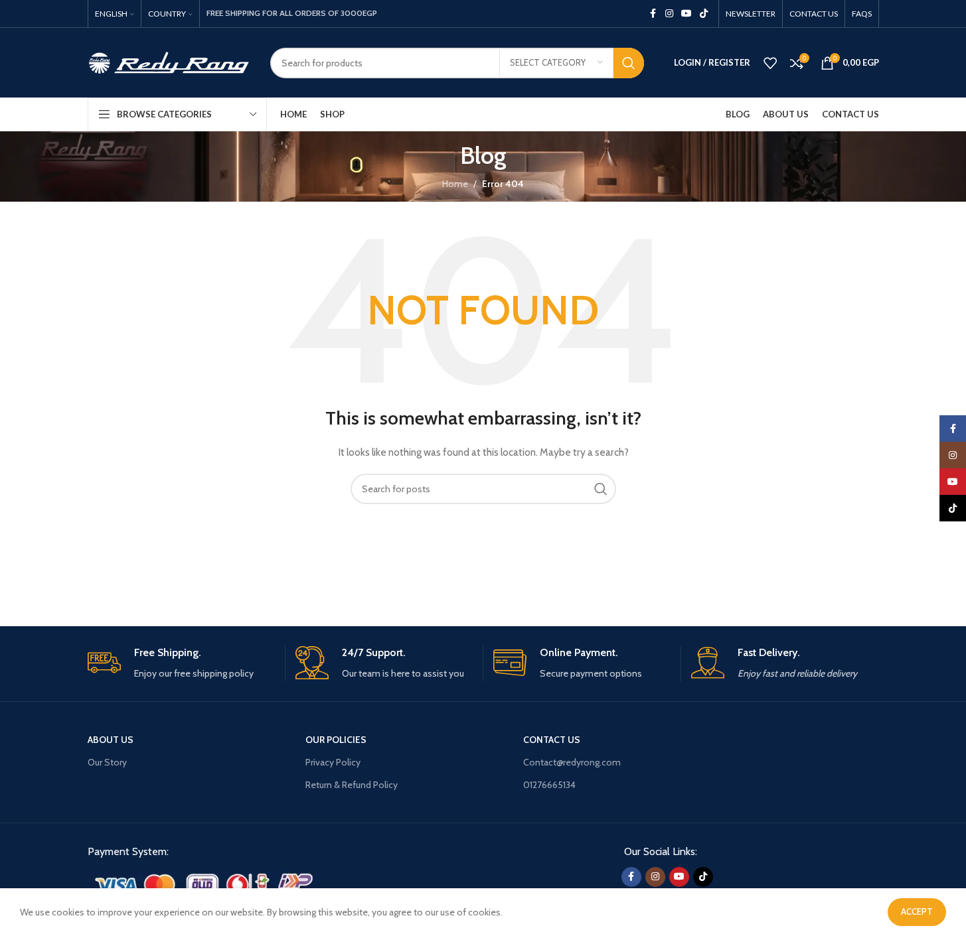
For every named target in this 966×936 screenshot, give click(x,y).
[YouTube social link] (686, 14)
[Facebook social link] (653, 14)
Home (455, 184)
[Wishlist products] (770, 63)
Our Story (107, 762)
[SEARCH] (628, 63)
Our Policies (335, 740)
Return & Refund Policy (351, 785)
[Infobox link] (181, 663)
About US (110, 740)
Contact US (551, 740)
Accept (917, 911)
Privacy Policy (333, 762)
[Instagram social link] (669, 14)
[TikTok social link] (704, 14)
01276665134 (549, 785)
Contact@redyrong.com (572, 762)
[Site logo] (169, 62)
